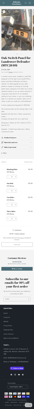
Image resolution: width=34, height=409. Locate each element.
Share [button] (5, 153)
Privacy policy (8, 405)
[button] (4, 3)
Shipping (11, 72)
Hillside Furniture (16, 400)
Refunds (6, 321)
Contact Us (7, 317)
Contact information (24, 402)
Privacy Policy (8, 326)
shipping (21, 238)
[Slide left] (13, 54)
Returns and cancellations (11, 338)
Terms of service (17, 405)
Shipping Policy (8, 330)
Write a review (17, 269)
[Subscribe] (28, 299)
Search (6, 313)
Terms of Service (9, 334)
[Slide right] (21, 54)
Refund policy (14, 402)
